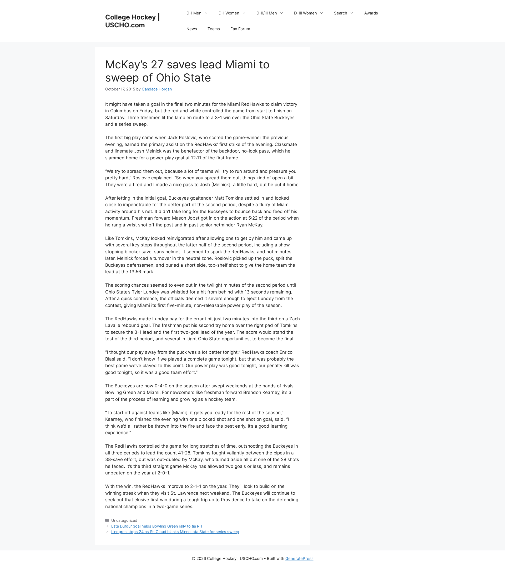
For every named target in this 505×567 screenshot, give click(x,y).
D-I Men (193, 13)
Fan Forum (240, 28)
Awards (371, 13)
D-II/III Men (266, 13)
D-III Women (305, 13)
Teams (214, 28)
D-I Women (229, 13)
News (191, 28)
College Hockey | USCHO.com (132, 21)
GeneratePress (299, 558)
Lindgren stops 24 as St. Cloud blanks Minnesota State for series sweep (175, 531)
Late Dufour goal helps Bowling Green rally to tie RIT (157, 526)
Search (340, 13)
